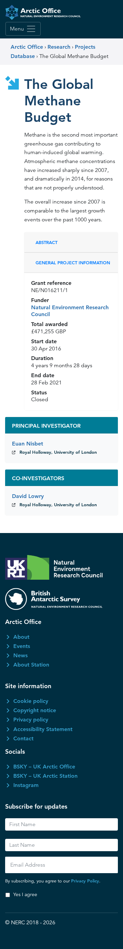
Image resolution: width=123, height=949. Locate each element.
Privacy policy (30, 719)
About (21, 637)
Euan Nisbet (27, 443)
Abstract (46, 242)
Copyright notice (34, 710)
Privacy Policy (85, 880)
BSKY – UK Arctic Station (45, 776)
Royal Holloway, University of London (58, 452)
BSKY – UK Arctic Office (44, 766)
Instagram (26, 785)
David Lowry (28, 496)
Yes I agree (25, 894)
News (20, 655)
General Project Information (73, 262)
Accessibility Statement (42, 729)
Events (21, 646)
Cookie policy (30, 701)
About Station (31, 664)
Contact (23, 738)
